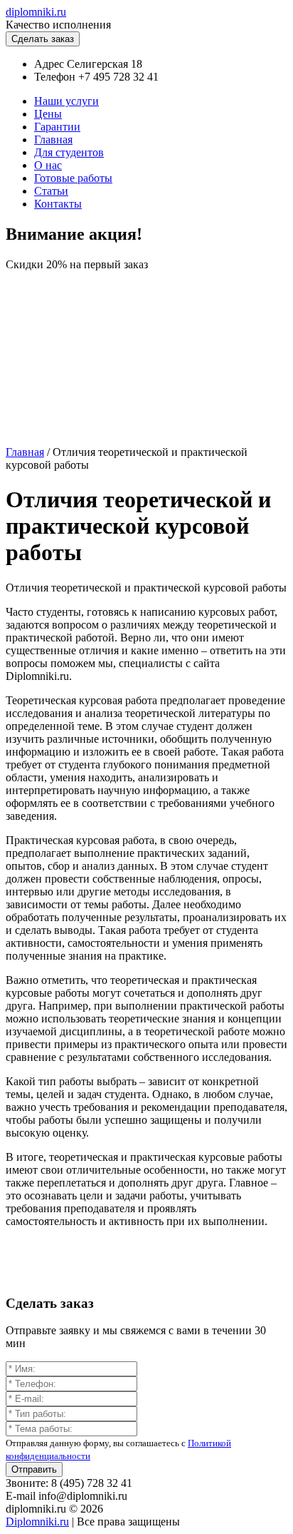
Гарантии (57, 127)
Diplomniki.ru (37, 1521)
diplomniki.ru (36, 12)
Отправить (34, 1469)
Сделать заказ (42, 39)
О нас (48, 165)
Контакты (58, 204)
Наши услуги (66, 101)
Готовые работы (73, 178)
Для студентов (69, 152)
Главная (53, 139)
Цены (48, 114)
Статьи (51, 191)
